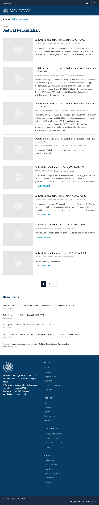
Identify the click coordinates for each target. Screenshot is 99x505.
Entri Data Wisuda (50, 464)
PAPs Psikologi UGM (52, 473)
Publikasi (47, 482)
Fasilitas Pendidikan (51, 385)
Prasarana (47, 381)
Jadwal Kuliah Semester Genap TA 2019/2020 (60, 252)
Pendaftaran (48, 460)
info (37, 110)
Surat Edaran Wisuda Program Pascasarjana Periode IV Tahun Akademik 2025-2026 (38, 305)
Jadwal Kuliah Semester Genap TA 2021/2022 (60, 167)
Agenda (46, 411)
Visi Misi (46, 367)
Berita (45, 403)
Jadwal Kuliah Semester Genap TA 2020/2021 (60, 195)
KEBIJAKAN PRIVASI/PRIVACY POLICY (83, 502)
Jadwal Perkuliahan (43, 43)
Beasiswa (47, 420)
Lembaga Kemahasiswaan (54, 434)
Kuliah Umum (49, 416)
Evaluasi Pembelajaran (52, 442)
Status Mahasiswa (51, 438)
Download (45, 186)
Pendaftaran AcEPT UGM (53, 478)
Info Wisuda (48, 389)
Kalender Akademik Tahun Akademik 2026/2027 (23, 315)
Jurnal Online (48, 469)
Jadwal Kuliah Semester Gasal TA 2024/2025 (60, 39)
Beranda (6, 19)
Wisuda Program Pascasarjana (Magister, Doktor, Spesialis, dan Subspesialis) (36, 344)
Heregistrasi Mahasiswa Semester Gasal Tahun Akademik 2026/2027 (32, 325)
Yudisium (47, 447)
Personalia (47, 372)
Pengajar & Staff (50, 376)
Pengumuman (58, 43)
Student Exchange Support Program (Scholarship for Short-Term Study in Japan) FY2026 (41, 334)
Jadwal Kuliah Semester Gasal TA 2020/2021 (60, 224)
